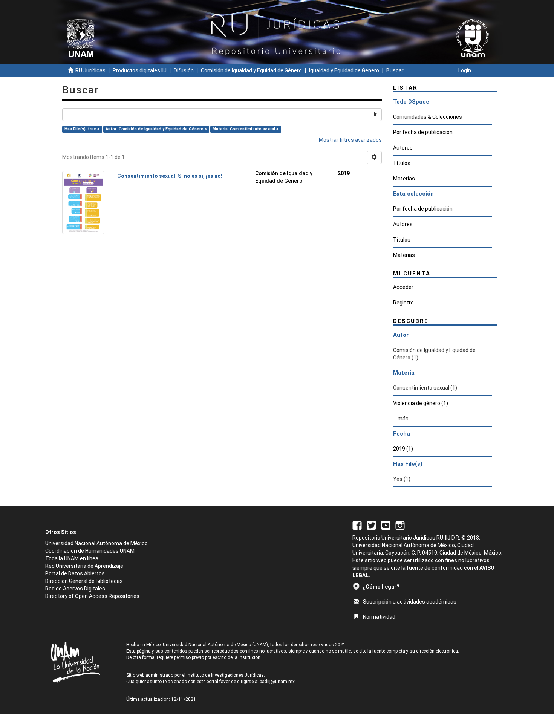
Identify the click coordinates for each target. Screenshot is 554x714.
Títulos (401, 163)
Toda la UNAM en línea (71, 558)
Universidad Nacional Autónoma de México (96, 543)
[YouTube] (385, 525)
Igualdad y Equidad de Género (344, 70)
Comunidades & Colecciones (427, 117)
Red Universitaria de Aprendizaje (84, 566)
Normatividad (379, 617)
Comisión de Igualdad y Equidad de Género (251, 70)
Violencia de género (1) (420, 403)
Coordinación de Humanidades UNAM (90, 551)
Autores (403, 148)
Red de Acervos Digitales (75, 589)
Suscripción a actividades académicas (409, 602)
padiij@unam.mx (277, 681)
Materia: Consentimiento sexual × (246, 129)
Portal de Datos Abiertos (75, 573)
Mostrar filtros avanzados (350, 140)
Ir (375, 115)
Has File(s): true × (81, 129)
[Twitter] (371, 525)
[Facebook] (357, 525)
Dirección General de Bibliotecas (84, 581)
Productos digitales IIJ (140, 70)
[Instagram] (400, 525)
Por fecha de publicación (423, 132)
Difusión (184, 70)
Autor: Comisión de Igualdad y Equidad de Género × (156, 129)
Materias (404, 179)
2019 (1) (403, 449)
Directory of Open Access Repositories (92, 596)
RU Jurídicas (90, 70)
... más (401, 419)
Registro (403, 303)
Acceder (403, 287)
